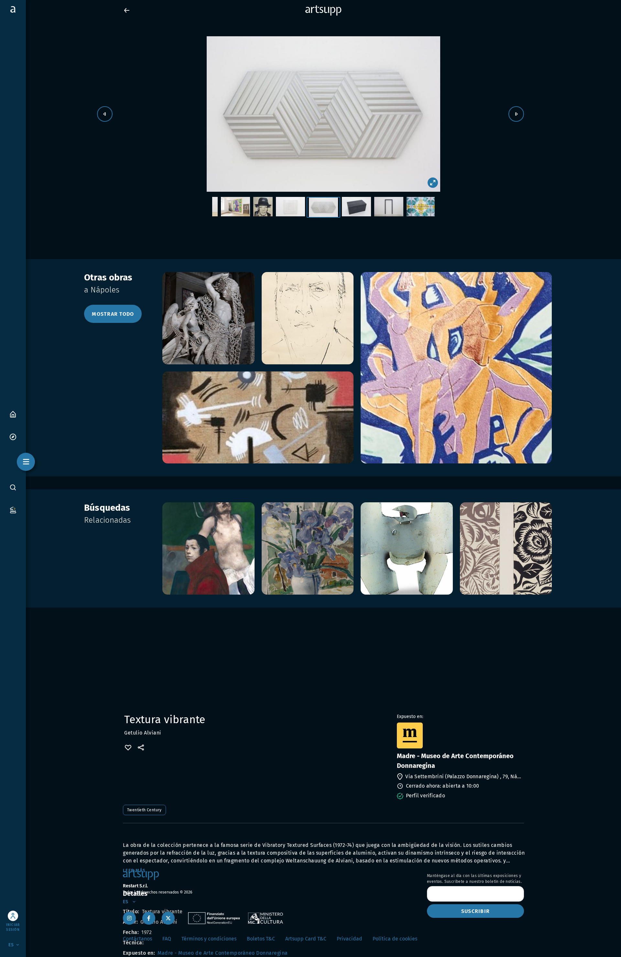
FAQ (166, 939)
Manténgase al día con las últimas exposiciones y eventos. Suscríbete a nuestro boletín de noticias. (474, 878)
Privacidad (349, 939)
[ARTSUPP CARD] (12, 510)
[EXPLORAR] (12, 436)
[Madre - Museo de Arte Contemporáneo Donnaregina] (460, 735)
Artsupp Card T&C (305, 939)
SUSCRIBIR (475, 911)
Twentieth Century (144, 810)
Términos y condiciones (208, 939)
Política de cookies (395, 939)
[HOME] (12, 414)
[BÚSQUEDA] (12, 487)
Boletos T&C (261, 939)
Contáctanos (137, 939)
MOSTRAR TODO (113, 314)
